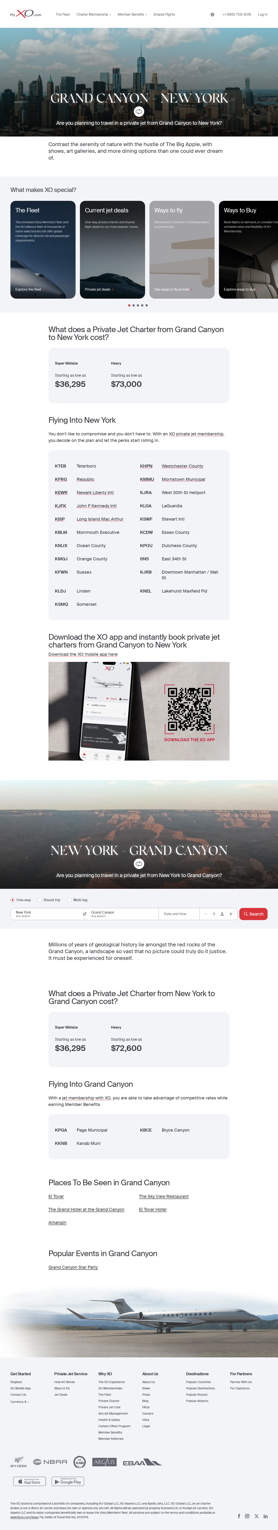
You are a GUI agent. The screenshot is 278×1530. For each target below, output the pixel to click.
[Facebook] (239, 1516)
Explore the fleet (28, 289)
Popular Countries (198, 1382)
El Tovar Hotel (153, 1209)
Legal (146, 1426)
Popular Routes (196, 1395)
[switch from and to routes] (84, 914)
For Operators (240, 1388)
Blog (145, 1401)
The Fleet (63, 14)
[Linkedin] (266, 1516)
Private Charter (108, 1401)
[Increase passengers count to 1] (230, 914)
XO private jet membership (196, 434)
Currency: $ (18, 1402)
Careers (147, 1413)
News (146, 1388)
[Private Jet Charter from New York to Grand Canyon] (139, 865)
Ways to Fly (62, 1388)
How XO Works (64, 1382)
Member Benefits (131, 14)
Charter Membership (92, 14)
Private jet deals (97, 289)
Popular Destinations (200, 1388)
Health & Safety (109, 1420)
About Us (148, 1382)
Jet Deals (60, 1395)
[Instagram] (247, 1516)
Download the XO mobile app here (83, 654)
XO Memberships (110, 1388)
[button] (29, 1374)
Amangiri (57, 1222)
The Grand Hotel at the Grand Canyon (86, 1209)
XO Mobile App (20, 1388)
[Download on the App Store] (29, 1481)
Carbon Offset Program (114, 1426)
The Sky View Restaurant (164, 1196)
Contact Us (18, 1395)
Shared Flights (164, 14)
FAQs (146, 1407)
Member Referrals (110, 1439)
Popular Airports (197, 1401)
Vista (145, 1420)
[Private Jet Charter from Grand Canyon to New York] (139, 112)
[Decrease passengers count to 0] (205, 914)
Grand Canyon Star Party (73, 1267)
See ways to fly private (171, 289)
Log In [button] (263, 14)
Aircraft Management (113, 1413)
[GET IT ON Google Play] (68, 1481)
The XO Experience (111, 1382)
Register (16, 1382)
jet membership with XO (86, 1098)
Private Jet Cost (109, 1407)
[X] (256, 1516)
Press (146, 1395)
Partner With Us (241, 1382)
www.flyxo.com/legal (24, 1517)
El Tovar (56, 1196)
